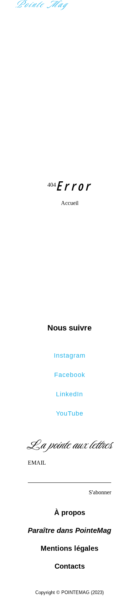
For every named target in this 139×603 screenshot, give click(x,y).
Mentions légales (69, 548)
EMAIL (37, 463)
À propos (69, 512)
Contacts (70, 566)
